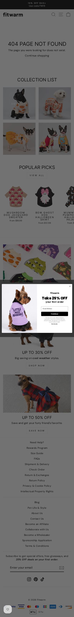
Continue (54, 314)
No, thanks (55, 324)
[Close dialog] (69, 286)
